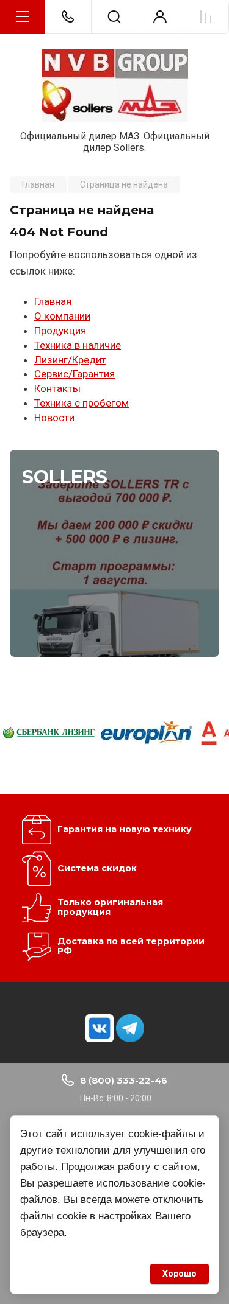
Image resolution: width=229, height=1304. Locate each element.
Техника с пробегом (81, 403)
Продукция (60, 330)
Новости (54, 418)
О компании (62, 316)
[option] (49, 732)
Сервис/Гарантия (74, 374)
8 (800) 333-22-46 (123, 1080)
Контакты (57, 388)
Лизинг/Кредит (70, 360)
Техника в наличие (77, 345)
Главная (52, 301)
